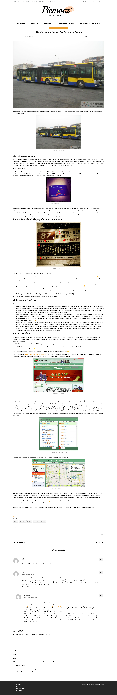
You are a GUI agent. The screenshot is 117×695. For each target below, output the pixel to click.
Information (63, 28)
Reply (101, 559)
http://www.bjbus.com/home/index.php (35, 354)
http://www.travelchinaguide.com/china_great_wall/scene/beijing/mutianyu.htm (46, 606)
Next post (98, 542)
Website (15, 658)
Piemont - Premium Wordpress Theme (95, 684)
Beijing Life (54, 28)
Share (14, 516)
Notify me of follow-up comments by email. (27, 669)
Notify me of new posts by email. (23, 672)
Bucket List (26, 1)
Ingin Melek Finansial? (66, 23)
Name (15, 650)
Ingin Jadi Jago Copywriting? (90, 23)
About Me (17, 1)
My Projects (51, 1)
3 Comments (88, 36)
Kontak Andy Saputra (38, 1)
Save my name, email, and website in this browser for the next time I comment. (37, 662)
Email (15, 654)
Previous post (20, 542)
